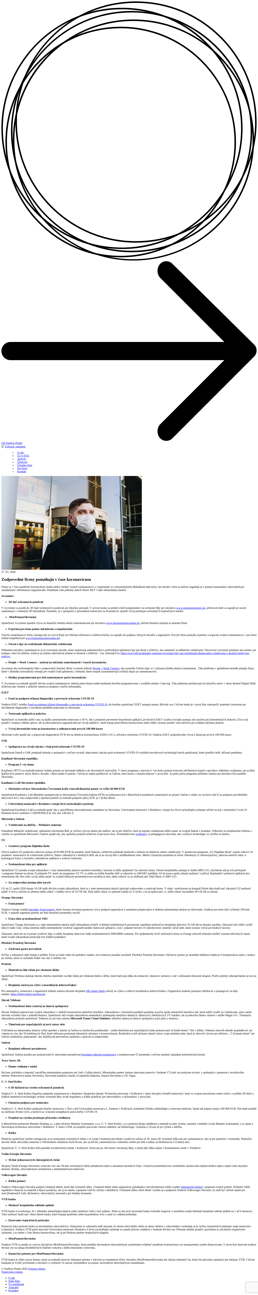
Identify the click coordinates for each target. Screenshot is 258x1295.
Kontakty (13, 1290)
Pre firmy (22, 468)
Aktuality (13, 1287)
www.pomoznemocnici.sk (190, 607)
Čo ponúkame (16, 1284)
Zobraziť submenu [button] (15, 446)
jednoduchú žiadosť (192, 1186)
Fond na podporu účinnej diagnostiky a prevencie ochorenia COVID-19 (67, 704)
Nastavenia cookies (12, 1271)
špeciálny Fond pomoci (42, 909)
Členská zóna (24, 465)
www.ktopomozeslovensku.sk (122, 623)
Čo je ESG (23, 455)
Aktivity (21, 458)
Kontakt (21, 471)
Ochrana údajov (37, 1268)
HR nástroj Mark (95, 991)
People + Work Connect (106, 668)
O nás (20, 452)
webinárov (141, 834)
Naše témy (14, 1281)
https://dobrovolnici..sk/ (28, 994)
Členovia (22, 462)
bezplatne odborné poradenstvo (99, 1054)
